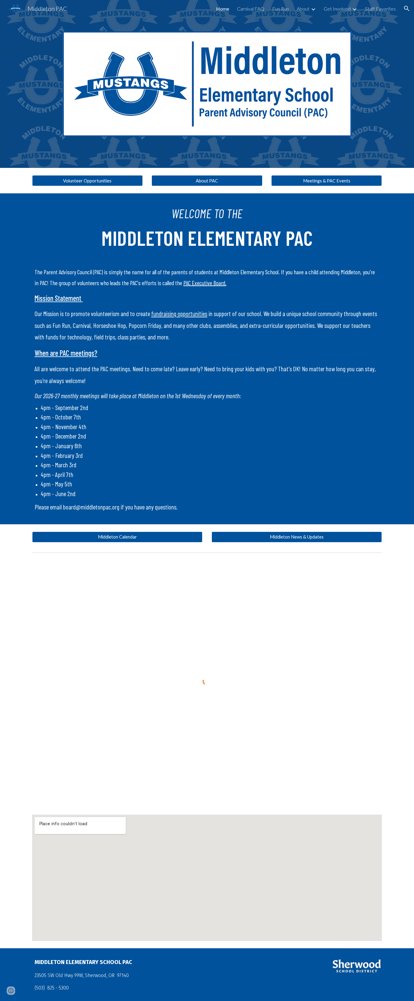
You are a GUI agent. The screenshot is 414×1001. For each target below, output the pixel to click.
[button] (406, 8)
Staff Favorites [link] (380, 9)
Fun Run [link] (280, 9)
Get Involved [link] (337, 9)
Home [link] (222, 9)
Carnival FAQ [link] (250, 9)
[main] (207, 229)
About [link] (303, 9)
